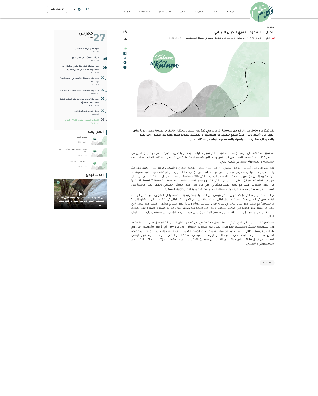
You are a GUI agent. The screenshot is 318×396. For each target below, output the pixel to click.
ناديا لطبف (95, 73)
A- (125, 40)
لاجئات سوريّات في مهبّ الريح (85, 58)
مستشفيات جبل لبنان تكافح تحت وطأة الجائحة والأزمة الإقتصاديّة (81, 47)
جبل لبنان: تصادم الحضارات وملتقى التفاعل (79, 91)
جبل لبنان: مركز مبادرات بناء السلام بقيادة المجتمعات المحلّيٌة (79, 101)
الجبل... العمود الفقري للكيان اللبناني (81, 120)
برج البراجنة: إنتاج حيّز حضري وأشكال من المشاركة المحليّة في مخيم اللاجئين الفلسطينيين (80, 68)
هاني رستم (95, 60)
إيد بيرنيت (95, 114)
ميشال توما (94, 123)
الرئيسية (230, 12)
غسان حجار (95, 93)
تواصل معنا (57, 9)
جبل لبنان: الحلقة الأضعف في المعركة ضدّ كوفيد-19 (79, 80)
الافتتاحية (267, 263)
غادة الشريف (94, 52)
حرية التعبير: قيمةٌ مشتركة (87, 112)
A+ (125, 32)
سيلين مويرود (94, 106)
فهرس (86, 33)
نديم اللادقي (95, 85)
